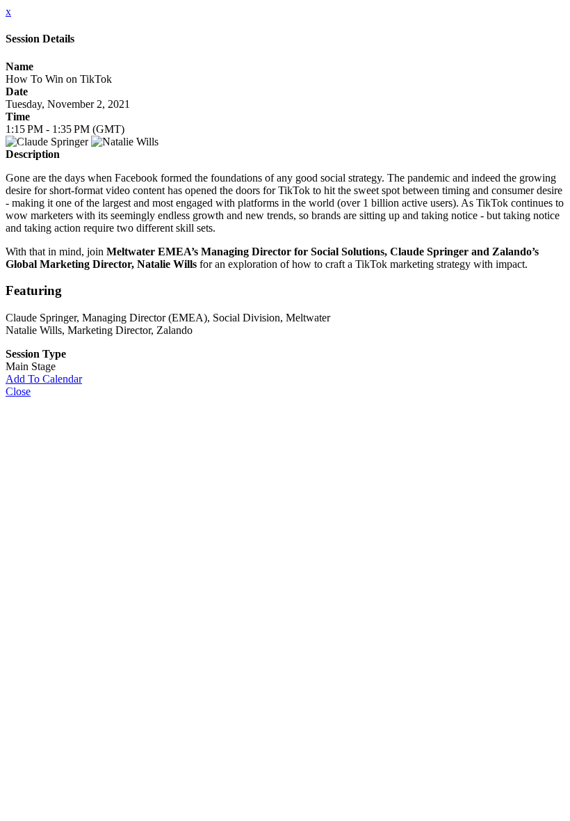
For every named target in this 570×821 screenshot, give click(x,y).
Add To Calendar (44, 379)
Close (18, 391)
